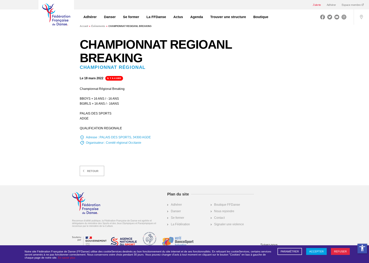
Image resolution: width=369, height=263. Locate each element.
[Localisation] (361, 17)
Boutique (260, 17)
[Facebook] (322, 17)
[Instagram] (344, 17)
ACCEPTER (316, 251)
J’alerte (317, 4)
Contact (219, 217)
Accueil (85, 26)
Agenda (196, 17)
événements (99, 26)
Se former (131, 17)
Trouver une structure (228, 17)
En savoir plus (66, 257)
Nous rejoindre (224, 211)
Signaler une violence (229, 224)
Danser (110, 17)
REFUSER (340, 251)
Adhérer (331, 4)
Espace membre (351, 4)
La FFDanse (156, 17)
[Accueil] (56, 14)
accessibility (362, 248)
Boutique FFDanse (227, 204)
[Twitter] (329, 17)
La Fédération (180, 224)
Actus (178, 17)
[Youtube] (336, 17)
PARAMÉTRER (290, 251)
